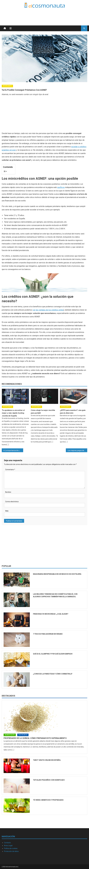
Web (6, 511)
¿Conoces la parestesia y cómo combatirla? (52, 674)
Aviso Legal (8, 845)
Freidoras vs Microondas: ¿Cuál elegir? (50, 614)
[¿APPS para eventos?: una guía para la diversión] (73, 396)
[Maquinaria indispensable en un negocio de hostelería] (17, 580)
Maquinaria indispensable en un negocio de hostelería (57, 574)
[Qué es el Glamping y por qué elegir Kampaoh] (17, 659)
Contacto (7, 843)
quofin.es (61, 187)
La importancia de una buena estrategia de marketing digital (14, 450)
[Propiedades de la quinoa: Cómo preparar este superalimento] (44, 717)
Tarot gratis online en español (47, 760)
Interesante (7, 86)
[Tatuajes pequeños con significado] (17, 785)
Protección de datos (11, 851)
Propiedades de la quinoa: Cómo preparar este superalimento (35, 738)
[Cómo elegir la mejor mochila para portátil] (44, 396)
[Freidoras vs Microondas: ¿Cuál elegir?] (17, 619)
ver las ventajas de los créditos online (48, 310)
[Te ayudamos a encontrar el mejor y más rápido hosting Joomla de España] (15, 396)
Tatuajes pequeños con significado (49, 780)
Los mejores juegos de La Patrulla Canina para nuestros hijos (77, 450)
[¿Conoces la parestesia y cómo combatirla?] (17, 679)
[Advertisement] (60, 13)
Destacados (8, 696)
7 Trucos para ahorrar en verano (48, 634)
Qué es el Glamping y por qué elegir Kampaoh (52, 654)
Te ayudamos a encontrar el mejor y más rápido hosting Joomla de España (13, 413)
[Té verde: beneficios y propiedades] (17, 805)
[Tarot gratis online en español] (17, 766)
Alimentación (10, 735)
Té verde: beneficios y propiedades (48, 800)
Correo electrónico (12, 501)
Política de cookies (10, 848)
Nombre (8, 492)
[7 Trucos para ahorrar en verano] (17, 639)
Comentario (10, 469)
